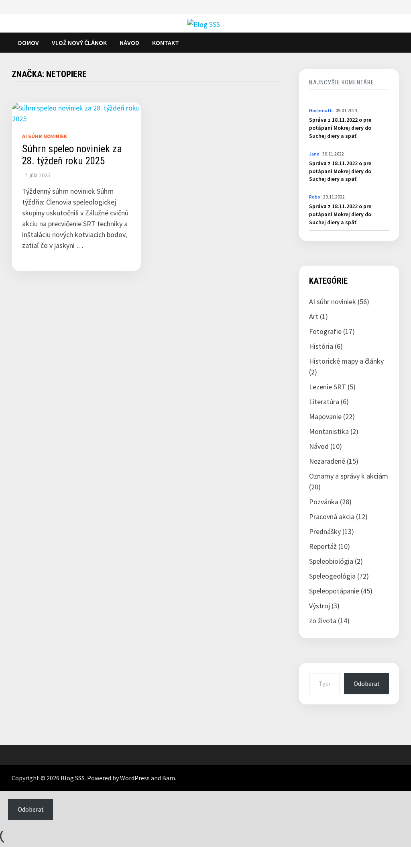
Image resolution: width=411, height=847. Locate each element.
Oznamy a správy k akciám (348, 476)
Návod (129, 43)
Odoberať (366, 683)
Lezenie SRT (327, 386)
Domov (28, 43)
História (321, 346)
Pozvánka (323, 501)
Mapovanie (325, 416)
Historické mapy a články (346, 361)
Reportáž (323, 546)
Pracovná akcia (331, 516)
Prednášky (325, 531)
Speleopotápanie (334, 590)
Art (313, 316)
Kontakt (165, 43)
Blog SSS (73, 778)
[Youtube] (385, 8)
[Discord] (393, 8)
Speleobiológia (331, 561)
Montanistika (329, 431)
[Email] (397, 8)
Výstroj (319, 605)
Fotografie (325, 331)
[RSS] (389, 8)
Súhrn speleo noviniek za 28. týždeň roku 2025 (72, 155)
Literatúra (324, 401)
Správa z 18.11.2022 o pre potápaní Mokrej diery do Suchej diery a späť (340, 127)
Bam (168, 778)
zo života (322, 620)
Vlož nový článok (79, 43)
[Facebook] (381, 8)
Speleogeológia (332, 576)
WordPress (135, 778)
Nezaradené (327, 461)
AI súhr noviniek (44, 136)
